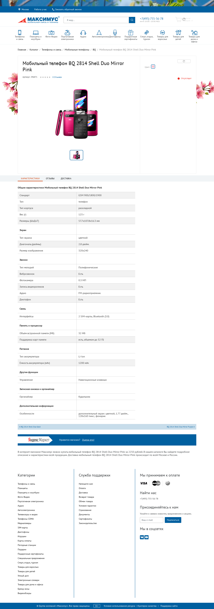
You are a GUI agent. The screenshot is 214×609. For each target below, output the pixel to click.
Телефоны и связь (26, 483)
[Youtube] (146, 537)
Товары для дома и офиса (30, 584)
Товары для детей (26, 571)
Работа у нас (40, 9)
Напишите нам (86, 483)
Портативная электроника (31, 501)
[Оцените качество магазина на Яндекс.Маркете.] (39, 439)
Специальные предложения (31, 558)
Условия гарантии (87, 505)
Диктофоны (23, 532)
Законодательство (88, 523)
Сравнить (184, 61)
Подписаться (173, 520)
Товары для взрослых (28, 567)
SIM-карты (23, 527)
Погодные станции (27, 545)
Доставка (83, 492)
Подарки (22, 549)
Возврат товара (86, 497)
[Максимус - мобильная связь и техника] (39, 19)
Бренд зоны (23, 588)
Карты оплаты (24, 540)
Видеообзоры (24, 593)
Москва (25, 9)
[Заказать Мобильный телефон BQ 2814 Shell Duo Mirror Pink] (153, 66)
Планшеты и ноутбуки (28, 492)
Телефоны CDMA (26, 518)
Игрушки (22, 536)
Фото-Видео (24, 497)
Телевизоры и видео (28, 514)
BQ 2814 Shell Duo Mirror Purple (180, 427)
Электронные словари (28, 580)
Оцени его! (88, 439)
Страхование (85, 510)
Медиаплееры (24, 523)
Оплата (82, 488)
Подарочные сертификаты (31, 553)
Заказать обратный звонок (68, 9)
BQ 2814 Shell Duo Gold (30, 427)
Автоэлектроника (26, 510)
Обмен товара (86, 501)
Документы (84, 514)
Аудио (21, 505)
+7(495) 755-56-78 (151, 18)
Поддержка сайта (168, 605)
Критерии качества (147, 605)
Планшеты (23, 488)
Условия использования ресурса (119, 605)
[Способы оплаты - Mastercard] (156, 483)
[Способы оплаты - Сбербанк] (167, 483)
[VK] (142, 537)
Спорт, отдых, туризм (28, 562)
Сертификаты (85, 518)
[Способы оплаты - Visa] (143, 483)
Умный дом (23, 575)
